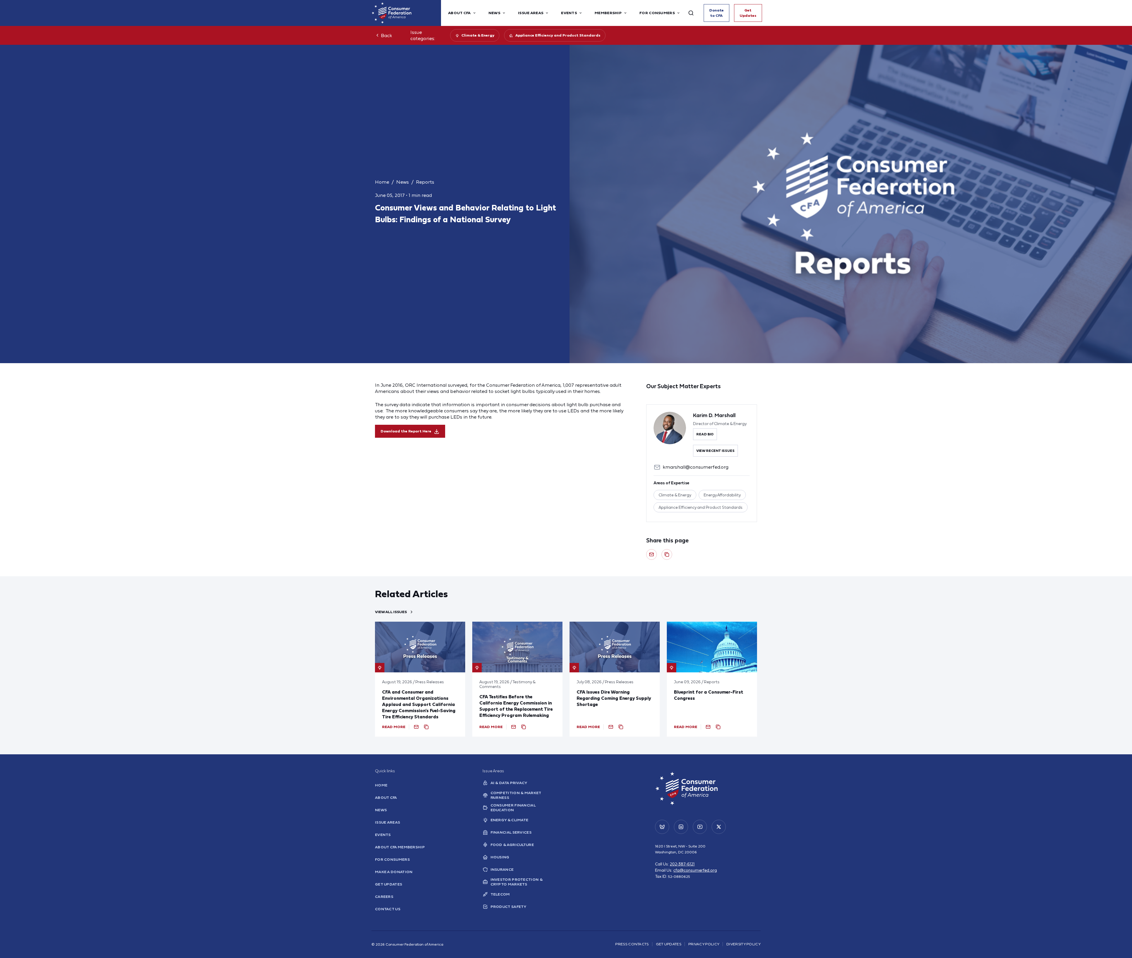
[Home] (406, 13)
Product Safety (508, 906)
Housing (500, 857)
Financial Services (511, 832)
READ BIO (705, 434)
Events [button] (569, 13)
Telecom (500, 894)
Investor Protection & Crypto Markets (516, 882)
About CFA (386, 797)
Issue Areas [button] (530, 13)
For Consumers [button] (657, 13)
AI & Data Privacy (509, 783)
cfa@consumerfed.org (695, 870)
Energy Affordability (722, 495)
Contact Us (387, 909)
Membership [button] (608, 13)
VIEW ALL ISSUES (391, 612)
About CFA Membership (400, 847)
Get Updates (748, 13)
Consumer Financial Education (513, 807)
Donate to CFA (716, 13)
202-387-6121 (682, 864)
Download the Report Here (406, 431)
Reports (425, 182)
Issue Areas (387, 822)
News (402, 182)
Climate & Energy (477, 35)
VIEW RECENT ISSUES (715, 451)
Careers (384, 896)
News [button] (494, 13)
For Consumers (392, 859)
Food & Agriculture (512, 844)
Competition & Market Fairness (516, 795)
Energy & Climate (510, 820)
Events (383, 834)
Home (382, 182)
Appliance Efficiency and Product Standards (557, 35)
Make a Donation (394, 872)
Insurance (502, 869)
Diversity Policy (743, 944)
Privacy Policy (703, 944)
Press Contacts (632, 944)
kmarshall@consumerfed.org (695, 467)
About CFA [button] (459, 13)
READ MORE (393, 727)
